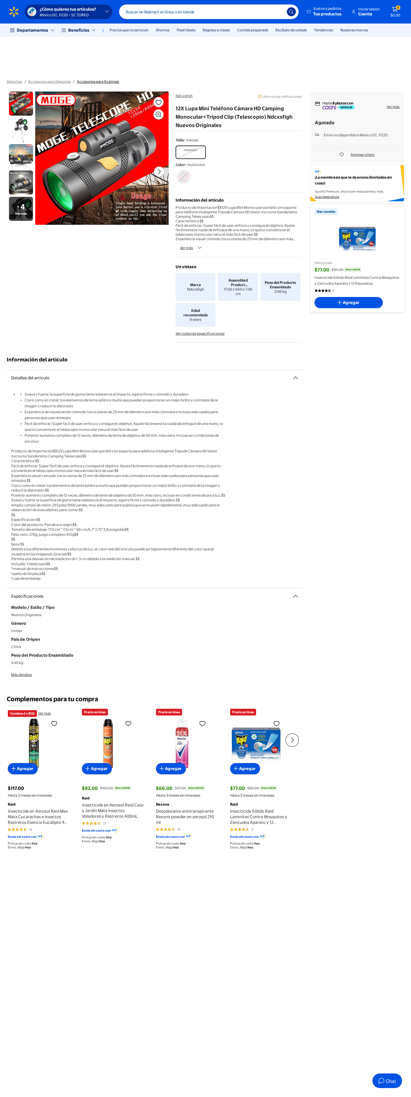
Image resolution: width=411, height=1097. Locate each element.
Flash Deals (186, 30)
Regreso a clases (216, 30)
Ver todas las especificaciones (200, 333)
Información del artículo (37, 359)
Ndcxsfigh (184, 95)
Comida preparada (252, 30)
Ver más (186, 247)
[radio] (191, 152)
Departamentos (32, 30)
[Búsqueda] (291, 11)
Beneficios (78, 30)
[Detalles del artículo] (295, 377)
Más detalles (21, 674)
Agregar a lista (362, 154)
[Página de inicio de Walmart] (14, 11)
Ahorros (162, 30)
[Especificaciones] (295, 596)
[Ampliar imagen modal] (158, 114)
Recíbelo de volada (291, 30)
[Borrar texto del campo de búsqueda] (278, 11)
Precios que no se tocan (129, 30)
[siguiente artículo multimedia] (159, 172)
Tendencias (323, 30)
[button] (324, 11)
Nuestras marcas (354, 30)
